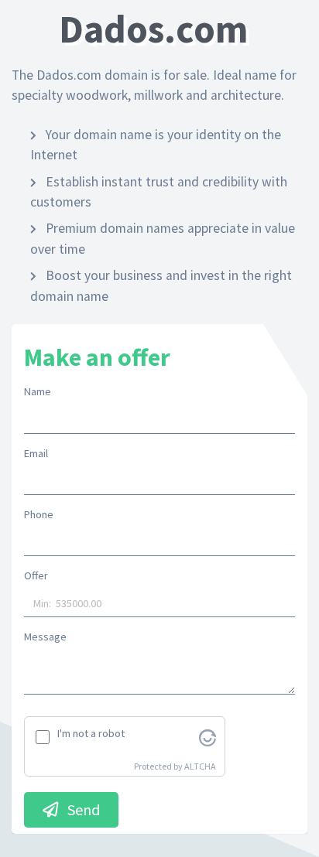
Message (45, 637)
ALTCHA (200, 766)
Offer (36, 575)
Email (36, 453)
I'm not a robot (91, 733)
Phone (38, 514)
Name (37, 391)
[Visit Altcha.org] (207, 736)
